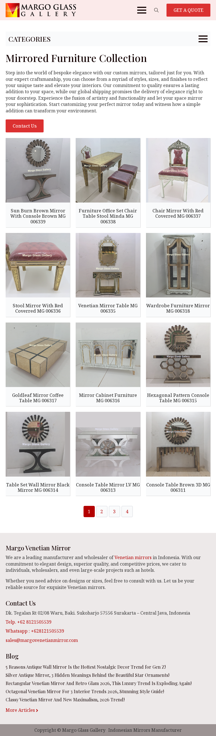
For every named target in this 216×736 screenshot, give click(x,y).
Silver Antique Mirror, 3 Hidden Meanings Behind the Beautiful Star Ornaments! (87, 675)
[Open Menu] (141, 10)
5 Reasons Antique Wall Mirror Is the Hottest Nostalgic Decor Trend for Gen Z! (86, 667)
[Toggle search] (156, 10)
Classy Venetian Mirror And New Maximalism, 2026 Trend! (65, 699)
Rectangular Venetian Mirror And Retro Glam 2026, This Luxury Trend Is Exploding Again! (99, 683)
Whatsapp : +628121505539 (35, 631)
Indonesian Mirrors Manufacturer (145, 730)
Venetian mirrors (133, 557)
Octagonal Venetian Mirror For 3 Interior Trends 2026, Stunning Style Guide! (85, 691)
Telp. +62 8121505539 (28, 622)
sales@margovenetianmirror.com (42, 640)
